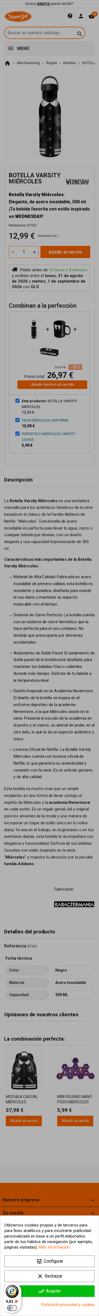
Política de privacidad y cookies (68, 1304)
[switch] (12, 1308)
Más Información (54, 1247)
